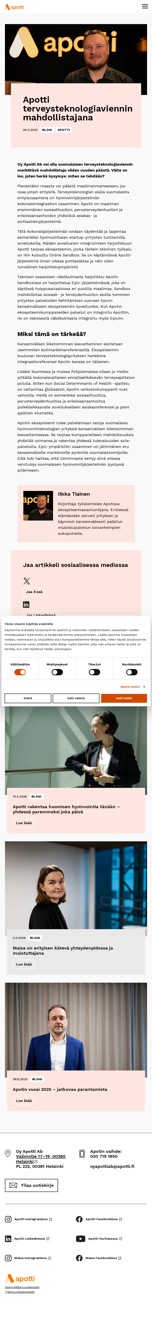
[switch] (57, 672)
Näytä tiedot (130, 687)
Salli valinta (76, 698)
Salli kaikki (124, 698)
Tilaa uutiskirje (37, 1185)
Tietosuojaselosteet (19, 1292)
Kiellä (28, 698)
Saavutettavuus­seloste (22, 1287)
